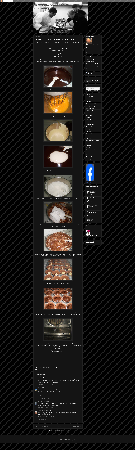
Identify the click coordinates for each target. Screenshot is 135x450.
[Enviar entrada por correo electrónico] (56, 368)
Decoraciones (89, 108)
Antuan (39, 388)
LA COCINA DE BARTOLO (50, 5)
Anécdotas (88, 96)
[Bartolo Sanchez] (90, 181)
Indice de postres (90, 122)
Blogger (73, 440)
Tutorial (87, 68)
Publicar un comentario (42, 420)
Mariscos (88, 126)
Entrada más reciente (41, 426)
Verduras (88, 159)
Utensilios (88, 156)
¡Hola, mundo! (90, 219)
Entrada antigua (76, 426)
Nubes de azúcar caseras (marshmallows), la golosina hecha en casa (93, 206)
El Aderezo (89, 204)
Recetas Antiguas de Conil (92, 63)
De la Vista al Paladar (92, 197)
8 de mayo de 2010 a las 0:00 (45, 398)
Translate (96, 90)
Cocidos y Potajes (90, 103)
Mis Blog (88, 129)
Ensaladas (88, 110)
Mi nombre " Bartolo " (43, 410)
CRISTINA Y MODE (42, 401)
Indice (87, 117)
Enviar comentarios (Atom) (62, 431)
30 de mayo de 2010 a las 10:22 (46, 416)
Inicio (59, 426)
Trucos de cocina (90, 152)
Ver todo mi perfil (89, 52)
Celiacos (88, 101)
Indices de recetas (90, 61)
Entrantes (88, 112)
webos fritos (90, 218)
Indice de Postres (90, 59)
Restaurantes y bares (90, 142)
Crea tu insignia (88, 182)
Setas (87, 147)
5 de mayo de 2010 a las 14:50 (45, 384)
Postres (42, 369)
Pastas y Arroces (89, 131)
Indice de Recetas (90, 124)
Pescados (88, 133)
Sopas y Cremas (89, 149)
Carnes (87, 99)
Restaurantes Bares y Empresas (93, 66)
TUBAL (89, 211)
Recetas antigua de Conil (91, 140)
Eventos (88, 115)
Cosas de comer (91, 188)
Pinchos (87, 135)
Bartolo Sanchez (89, 163)
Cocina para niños (90, 106)
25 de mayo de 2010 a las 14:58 (46, 407)
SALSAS (88, 145)
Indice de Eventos (90, 119)
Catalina (40, 377)
